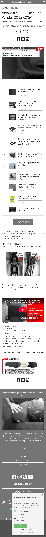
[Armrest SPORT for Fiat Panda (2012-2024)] (23, 65)
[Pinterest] (25, 478)
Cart (22, 456)
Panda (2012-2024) (12, 8)
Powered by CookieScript (27, 532)
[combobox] (23, 25)
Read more (28, 507)
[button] (22, 511)
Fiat (3, 8)
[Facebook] (14, 478)
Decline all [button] (35, 526)
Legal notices (23, 464)
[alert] (28, 514)
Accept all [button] (20, 526)
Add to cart (23, 222)
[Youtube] (30, 478)
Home (23, 452)
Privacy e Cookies (23, 460)
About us (23, 469)
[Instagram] (19, 478)
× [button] (42, 495)
